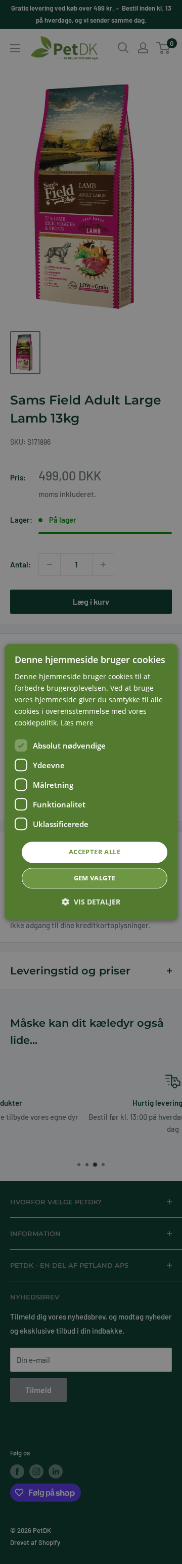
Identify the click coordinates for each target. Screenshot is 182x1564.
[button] (91, 902)
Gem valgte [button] (95, 877)
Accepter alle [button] (94, 852)
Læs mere (77, 723)
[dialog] (91, 782)
